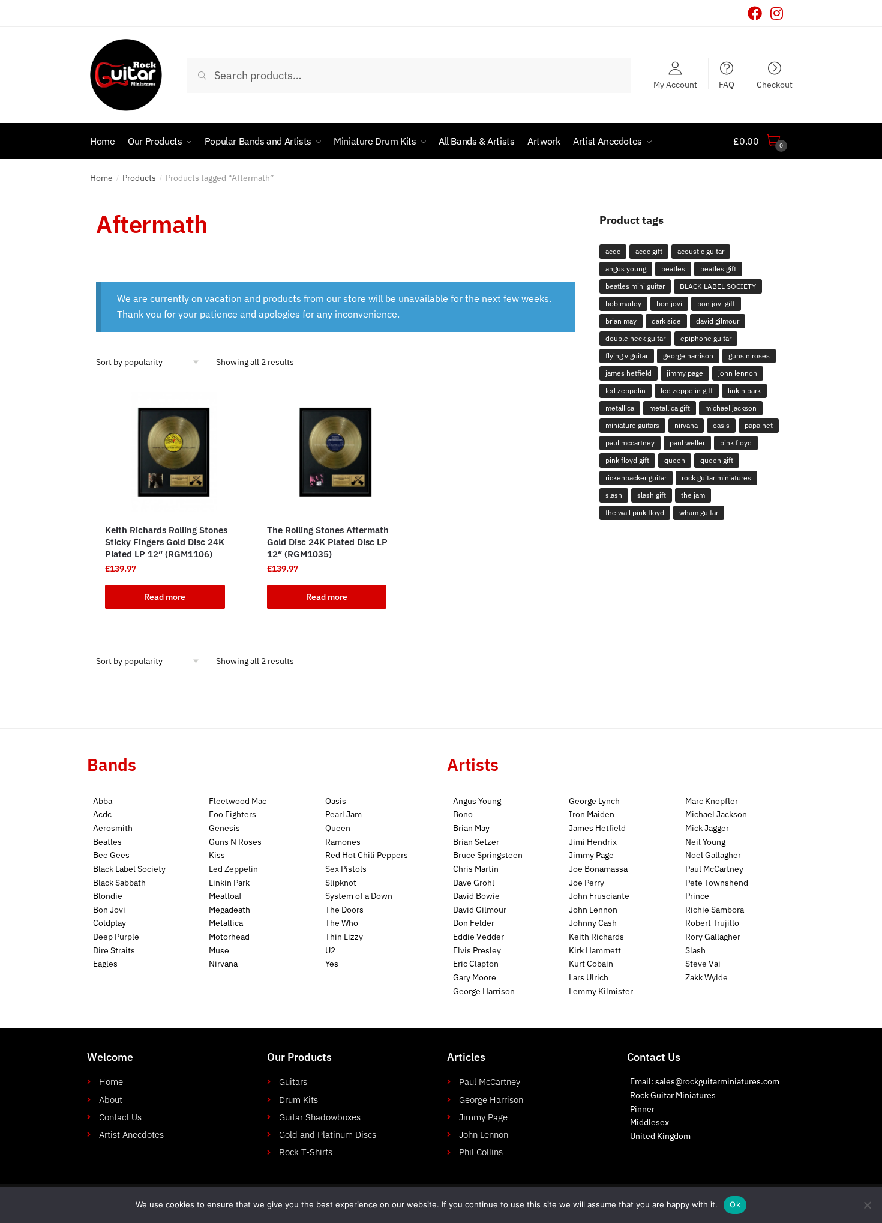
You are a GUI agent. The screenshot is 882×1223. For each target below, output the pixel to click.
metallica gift (669, 407)
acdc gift (648, 251)
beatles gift (718, 268)
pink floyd (736, 442)
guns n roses (749, 355)
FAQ (726, 84)
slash (613, 495)
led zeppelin (625, 390)
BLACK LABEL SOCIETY (718, 286)
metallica (619, 407)
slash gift (651, 495)
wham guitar (698, 512)
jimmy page (685, 373)
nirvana (686, 425)
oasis (721, 425)
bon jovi (669, 303)
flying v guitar (626, 355)
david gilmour (717, 320)
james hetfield (628, 373)
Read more (164, 596)
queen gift (716, 460)
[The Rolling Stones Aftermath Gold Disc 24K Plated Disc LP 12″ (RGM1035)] (336, 452)
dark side (666, 320)
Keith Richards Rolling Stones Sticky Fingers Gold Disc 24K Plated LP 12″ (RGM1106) (166, 542)
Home (101, 177)
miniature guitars (632, 425)
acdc (612, 251)
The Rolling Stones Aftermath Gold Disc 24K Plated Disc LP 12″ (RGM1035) (328, 542)
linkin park (744, 390)
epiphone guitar (705, 338)
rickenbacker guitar (636, 477)
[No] (867, 1205)
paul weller (687, 442)
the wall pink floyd (634, 512)
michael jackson (731, 407)
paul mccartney (630, 442)
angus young (625, 268)
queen (674, 460)
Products (139, 177)
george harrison (688, 355)
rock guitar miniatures (716, 477)
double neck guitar (635, 338)
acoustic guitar (700, 251)
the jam (693, 495)
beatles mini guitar (635, 286)
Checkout (775, 84)
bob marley (623, 303)
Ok (735, 1204)
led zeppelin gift (687, 390)
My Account (675, 84)
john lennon (737, 373)
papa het (759, 425)
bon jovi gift (716, 303)
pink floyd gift (627, 460)
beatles (673, 268)
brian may (621, 320)
